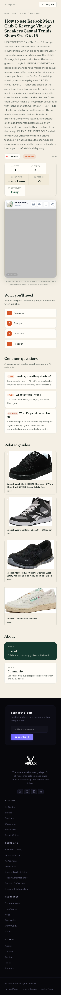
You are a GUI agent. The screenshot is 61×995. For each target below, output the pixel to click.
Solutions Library (13, 849)
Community (11, 925)
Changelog (10, 920)
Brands (8, 812)
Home (6, 13)
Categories (10, 823)
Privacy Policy (11, 989)
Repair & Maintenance (16, 877)
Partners (9, 968)
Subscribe (20, 736)
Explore (11, 4)
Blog (7, 914)
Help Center (11, 908)
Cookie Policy (47, 989)
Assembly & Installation (16, 872)
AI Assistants (11, 860)
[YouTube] (41, 791)
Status (8, 931)
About (8, 945)
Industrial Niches (13, 855)
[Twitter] (20, 791)
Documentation (13, 903)
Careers (9, 951)
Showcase (10, 829)
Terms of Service (29, 989)
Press (7, 962)
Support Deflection (15, 883)
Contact (9, 957)
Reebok (23, 13)
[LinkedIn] (34, 791)
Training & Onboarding (16, 889)
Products (9, 818)
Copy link (49, 4)
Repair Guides (12, 835)
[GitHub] (27, 791)
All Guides (10, 807)
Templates (10, 866)
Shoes (14, 13)
